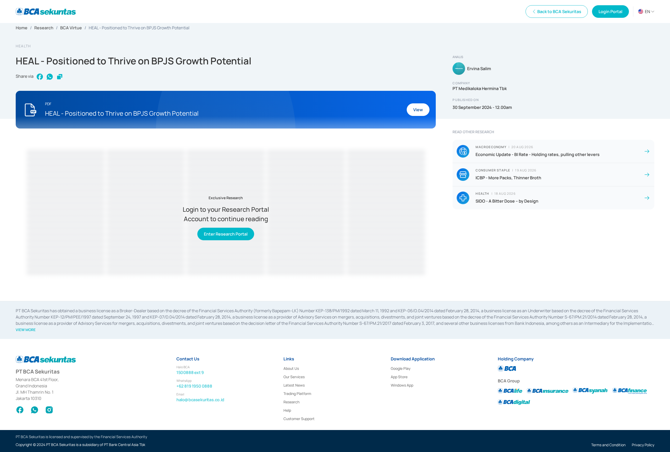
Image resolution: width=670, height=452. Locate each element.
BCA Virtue (71, 28)
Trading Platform (297, 393)
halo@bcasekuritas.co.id (200, 400)
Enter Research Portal (226, 234)
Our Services (294, 376)
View (418, 110)
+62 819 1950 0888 (194, 386)
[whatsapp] (49, 76)
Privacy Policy (643, 444)
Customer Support (299, 418)
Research (43, 28)
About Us (291, 368)
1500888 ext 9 (190, 372)
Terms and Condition (608, 444)
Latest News (294, 385)
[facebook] (40, 76)
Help (287, 410)
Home (21, 28)
